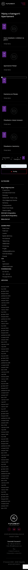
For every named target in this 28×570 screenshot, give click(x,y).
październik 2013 (5, 501)
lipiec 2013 (4, 508)
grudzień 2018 (5, 358)
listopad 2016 (4, 416)
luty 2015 (3, 464)
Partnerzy (5, 203)
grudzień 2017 (4, 386)
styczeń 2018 (4, 383)
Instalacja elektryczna (8, 251)
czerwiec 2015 (5, 455)
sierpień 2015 (4, 450)
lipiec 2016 (4, 425)
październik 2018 (5, 363)
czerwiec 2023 (5, 303)
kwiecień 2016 (5, 432)
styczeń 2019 (4, 356)
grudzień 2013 (5, 496)
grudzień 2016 (5, 413)
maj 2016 (3, 430)
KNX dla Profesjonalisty (8, 213)
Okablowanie (5, 243)
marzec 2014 (4, 490)
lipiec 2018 (4, 370)
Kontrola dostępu (7, 254)
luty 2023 (3, 312)
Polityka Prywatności (14, 551)
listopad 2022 (5, 316)
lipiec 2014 (4, 480)
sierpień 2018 (4, 367)
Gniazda (4, 256)
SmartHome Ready (7, 208)
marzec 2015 (4, 462)
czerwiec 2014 (5, 483)
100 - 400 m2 (6, 274)
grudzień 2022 (5, 314)
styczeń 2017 (4, 411)
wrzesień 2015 (5, 448)
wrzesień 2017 (5, 393)
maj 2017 (3, 402)
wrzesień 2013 (5, 503)
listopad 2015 (4, 443)
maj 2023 (3, 305)
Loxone (4, 233)
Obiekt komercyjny (7, 266)
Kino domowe (6, 238)
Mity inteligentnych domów (9, 200)
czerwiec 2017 (5, 400)
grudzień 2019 (5, 330)
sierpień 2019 (4, 340)
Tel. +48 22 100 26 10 (14, 544)
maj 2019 (3, 346)
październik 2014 (5, 473)
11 (11, 159)
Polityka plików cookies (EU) (14, 553)
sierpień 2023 (5, 300)
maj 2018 (3, 374)
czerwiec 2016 (5, 427)
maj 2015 (3, 457)
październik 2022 (5, 319)
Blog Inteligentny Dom (7, 188)
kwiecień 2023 (5, 307)
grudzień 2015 (5, 441)
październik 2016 (5, 418)
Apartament (5, 264)
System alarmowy (7, 236)
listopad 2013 (4, 499)
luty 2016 (3, 436)
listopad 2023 (5, 293)
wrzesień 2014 (5, 476)
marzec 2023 (5, 310)
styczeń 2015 (4, 466)
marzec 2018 (4, 379)
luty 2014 (3, 492)
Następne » (17, 159)
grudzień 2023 (5, 291)
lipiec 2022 (4, 321)
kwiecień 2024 (5, 286)
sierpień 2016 (4, 423)
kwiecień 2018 (5, 376)
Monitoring (5, 246)
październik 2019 (5, 335)
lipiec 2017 (4, 397)
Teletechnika (5, 241)
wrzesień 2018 (5, 365)
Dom (3, 261)
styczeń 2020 (5, 328)
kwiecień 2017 (5, 404)
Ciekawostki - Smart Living (9, 198)
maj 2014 (3, 485)
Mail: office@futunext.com (14, 546)
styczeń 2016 (4, 439)
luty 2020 (3, 326)
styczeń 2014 (4, 494)
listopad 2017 (4, 388)
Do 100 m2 (5, 271)
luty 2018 (3, 381)
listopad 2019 (4, 333)
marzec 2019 (4, 351)
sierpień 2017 (4, 395)
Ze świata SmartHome (8, 193)
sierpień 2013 (4, 506)
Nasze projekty (6, 210)
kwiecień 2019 (5, 349)
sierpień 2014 (4, 478)
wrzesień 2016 (5, 420)
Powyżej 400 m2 (7, 277)
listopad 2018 (4, 360)
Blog (14, 549)
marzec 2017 (4, 406)
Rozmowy (5, 195)
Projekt (4, 248)
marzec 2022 (5, 323)
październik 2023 (5, 296)
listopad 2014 (4, 471)
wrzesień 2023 (5, 298)
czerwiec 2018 (5, 372)
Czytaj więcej (7, 44)
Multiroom (5, 231)
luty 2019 (3, 353)
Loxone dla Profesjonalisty (9, 216)
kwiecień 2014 (5, 487)
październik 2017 (5, 390)
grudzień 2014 (4, 469)
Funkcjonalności (6, 205)
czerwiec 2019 (5, 344)
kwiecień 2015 (5, 460)
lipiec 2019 (4, 342)
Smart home (5, 228)
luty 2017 (3, 409)
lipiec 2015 (4, 453)
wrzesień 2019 (5, 337)
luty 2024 (3, 289)
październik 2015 (5, 446)
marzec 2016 (4, 434)
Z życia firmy (6, 190)
